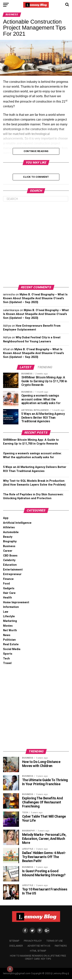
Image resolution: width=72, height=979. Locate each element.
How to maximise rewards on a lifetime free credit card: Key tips (38, 957)
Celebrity (9, 560)
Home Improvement (16, 602)
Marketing (10, 621)
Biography (10, 541)
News (6, 635)
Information (11, 607)
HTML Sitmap (38, 950)
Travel (7, 663)
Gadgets (8, 588)
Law (5, 611)
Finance (8, 579)
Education (10, 564)
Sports (7, 653)
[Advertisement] (36, 243)
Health (7, 597)
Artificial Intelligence (17, 522)
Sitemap (14, 940)
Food (6, 583)
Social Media (11, 649)
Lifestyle (9, 616)
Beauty (7, 536)
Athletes (9, 527)
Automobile (11, 532)
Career (7, 550)
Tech (6, 658)
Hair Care (9, 593)
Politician (9, 639)
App (5, 518)
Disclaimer (16, 945)
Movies (8, 625)
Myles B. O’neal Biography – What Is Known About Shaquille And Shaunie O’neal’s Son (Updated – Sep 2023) (35, 298)
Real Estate (11, 644)
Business (9, 546)
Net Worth (10, 630)
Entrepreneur (12, 574)
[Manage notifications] (10, 969)
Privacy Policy (33, 940)
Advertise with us (38, 945)
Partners (61, 945)
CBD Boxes (10, 555)
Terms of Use (54, 940)
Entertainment (13, 569)
